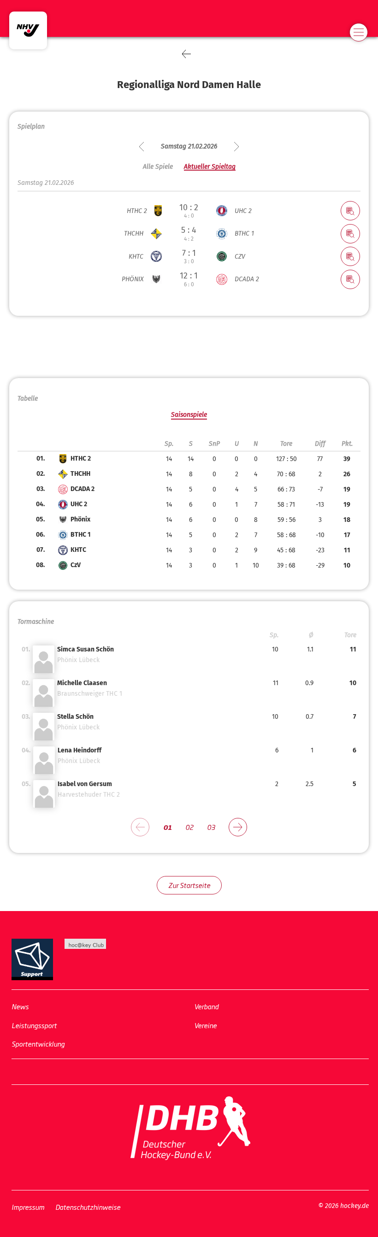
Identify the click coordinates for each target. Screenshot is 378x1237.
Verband (206, 1006)
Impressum (28, 1206)
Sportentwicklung (38, 1043)
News (20, 1006)
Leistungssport (34, 1025)
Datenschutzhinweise (87, 1206)
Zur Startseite (189, 885)
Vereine (205, 1025)
